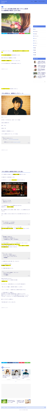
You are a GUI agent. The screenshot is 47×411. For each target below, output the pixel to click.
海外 (35, 50)
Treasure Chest (4, 2)
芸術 (35, 54)
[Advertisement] (15, 42)
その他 (35, 33)
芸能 (2, 6)
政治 (35, 47)
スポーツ (35, 43)
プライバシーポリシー (42, 1)
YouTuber (36, 31)
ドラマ (35, 45)
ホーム (32, 1)
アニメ (35, 38)
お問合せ (35, 1)
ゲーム (35, 40)
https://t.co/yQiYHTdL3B (13, 139)
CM (34, 29)
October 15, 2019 (16, 142)
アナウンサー (36, 36)
